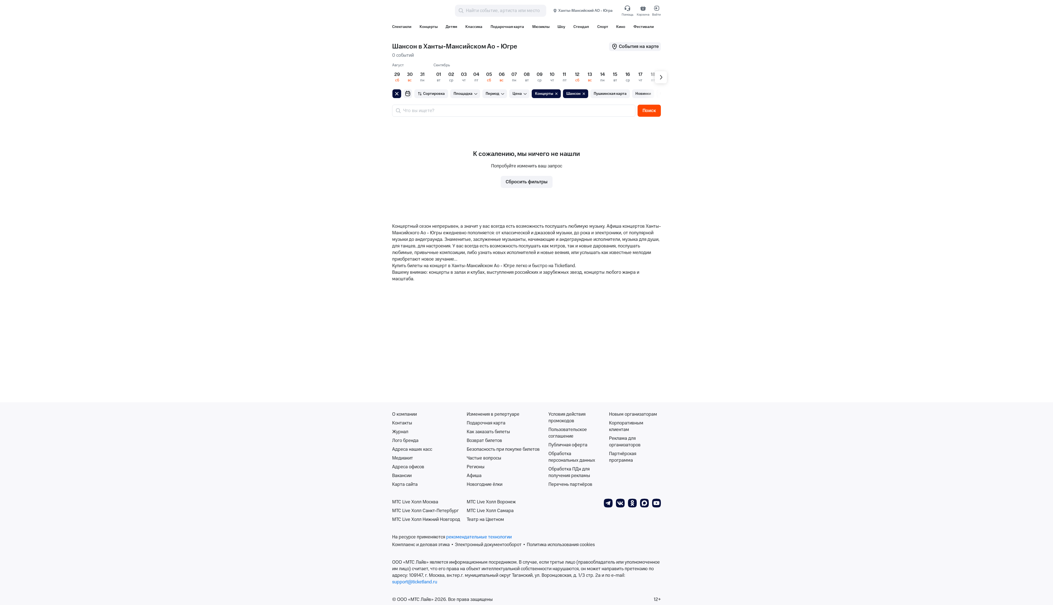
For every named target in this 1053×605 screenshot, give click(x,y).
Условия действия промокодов (566, 417)
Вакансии (402, 475)
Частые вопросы (484, 458)
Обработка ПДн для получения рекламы (569, 472)
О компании (404, 414)
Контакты (402, 423)
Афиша (474, 475)
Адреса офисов (408, 467)
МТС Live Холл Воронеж (491, 502)
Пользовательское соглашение (567, 433)
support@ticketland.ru (414, 582)
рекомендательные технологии (479, 537)
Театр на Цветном (485, 519)
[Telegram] (608, 503)
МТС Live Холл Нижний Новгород (426, 519)
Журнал (400, 432)
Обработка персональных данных (571, 457)
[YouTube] (656, 503)
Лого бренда (405, 440)
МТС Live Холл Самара (490, 510)
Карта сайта (405, 484)
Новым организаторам (633, 414)
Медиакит (402, 458)
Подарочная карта (486, 423)
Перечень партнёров (570, 484)
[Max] (644, 503)
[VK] (620, 503)
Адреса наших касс (412, 449)
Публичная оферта (567, 445)
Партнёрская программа (622, 457)
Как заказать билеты (488, 432)
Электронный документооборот (488, 544)
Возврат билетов (484, 440)
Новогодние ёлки (484, 484)
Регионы (476, 467)
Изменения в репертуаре (493, 414)
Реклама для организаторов (625, 441)
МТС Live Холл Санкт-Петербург (425, 510)
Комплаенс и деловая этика (421, 544)
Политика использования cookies (561, 544)
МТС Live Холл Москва (415, 502)
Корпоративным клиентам (626, 426)
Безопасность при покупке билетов (503, 449)
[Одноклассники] (632, 503)
